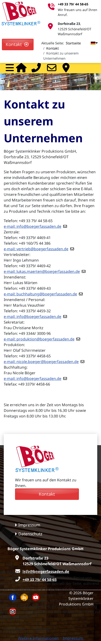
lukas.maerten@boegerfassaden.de (48, 271)
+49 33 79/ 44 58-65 (73, 4)
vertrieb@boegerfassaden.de (42, 248)
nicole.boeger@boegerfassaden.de (47, 361)
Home (21, 67)
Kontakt (15, 44)
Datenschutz (30, 534)
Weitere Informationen (38, 638)
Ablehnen (42, 629)
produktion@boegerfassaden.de (45, 339)
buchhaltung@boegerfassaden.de (46, 294)
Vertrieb (67, 67)
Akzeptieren (14, 629)
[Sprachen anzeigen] (92, 43)
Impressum (29, 525)
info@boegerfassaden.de (38, 226)
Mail (52, 67)
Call (36, 67)
